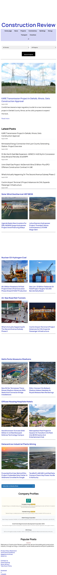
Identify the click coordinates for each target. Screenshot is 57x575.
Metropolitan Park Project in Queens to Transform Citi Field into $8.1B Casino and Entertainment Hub (41, 434)
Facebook (4, 570)
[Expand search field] (28, 39)
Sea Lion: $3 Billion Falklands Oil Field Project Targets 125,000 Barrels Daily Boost (41, 289)
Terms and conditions (8, 552)
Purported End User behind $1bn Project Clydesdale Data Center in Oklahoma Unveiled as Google (14, 475)
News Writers (5, 564)
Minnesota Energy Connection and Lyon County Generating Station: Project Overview (25, 144)
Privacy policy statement (9, 551)
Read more (5, 118)
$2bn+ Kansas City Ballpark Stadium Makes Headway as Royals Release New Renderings (41, 390)
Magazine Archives (7, 554)
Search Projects (28, 54)
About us (4, 556)
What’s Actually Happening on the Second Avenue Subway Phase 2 (28, 174)
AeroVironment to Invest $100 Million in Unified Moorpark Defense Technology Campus (13, 433)
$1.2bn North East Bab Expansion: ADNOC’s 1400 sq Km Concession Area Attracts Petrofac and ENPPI (28, 155)
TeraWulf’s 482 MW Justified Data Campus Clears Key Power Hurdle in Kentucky (42, 475)
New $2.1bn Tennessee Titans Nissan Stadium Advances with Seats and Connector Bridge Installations (13, 391)
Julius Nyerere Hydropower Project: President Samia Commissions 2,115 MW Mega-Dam (39, 226)
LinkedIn (3, 574)
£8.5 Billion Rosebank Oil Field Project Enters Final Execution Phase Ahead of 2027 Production (14, 289)
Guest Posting (5, 562)
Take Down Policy (6, 566)
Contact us (4, 561)
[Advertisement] (28, 10)
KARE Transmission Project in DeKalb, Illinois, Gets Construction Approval (25, 99)
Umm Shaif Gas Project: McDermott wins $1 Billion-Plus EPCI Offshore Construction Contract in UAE (25, 165)
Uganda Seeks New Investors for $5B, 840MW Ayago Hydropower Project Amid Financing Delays (13, 225)
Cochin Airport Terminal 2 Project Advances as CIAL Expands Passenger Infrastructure (25, 183)
